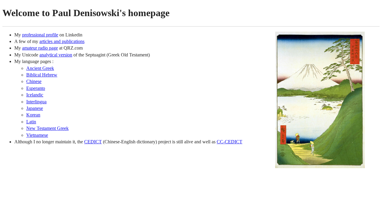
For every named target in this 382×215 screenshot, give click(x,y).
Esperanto (35, 88)
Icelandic (34, 94)
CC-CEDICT (229, 141)
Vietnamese (37, 135)
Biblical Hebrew (41, 74)
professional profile (40, 34)
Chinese (33, 81)
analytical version (55, 54)
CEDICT (93, 141)
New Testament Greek (47, 128)
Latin (31, 121)
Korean (33, 114)
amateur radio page (40, 47)
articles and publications (61, 41)
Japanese (34, 108)
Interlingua (36, 101)
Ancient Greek (40, 68)
